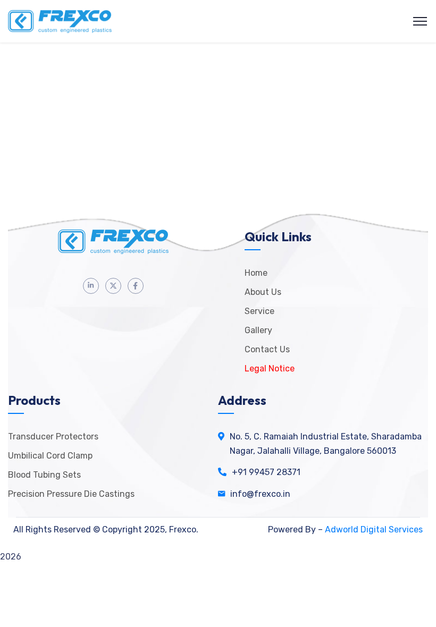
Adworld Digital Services (374, 529)
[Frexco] (60, 21)
